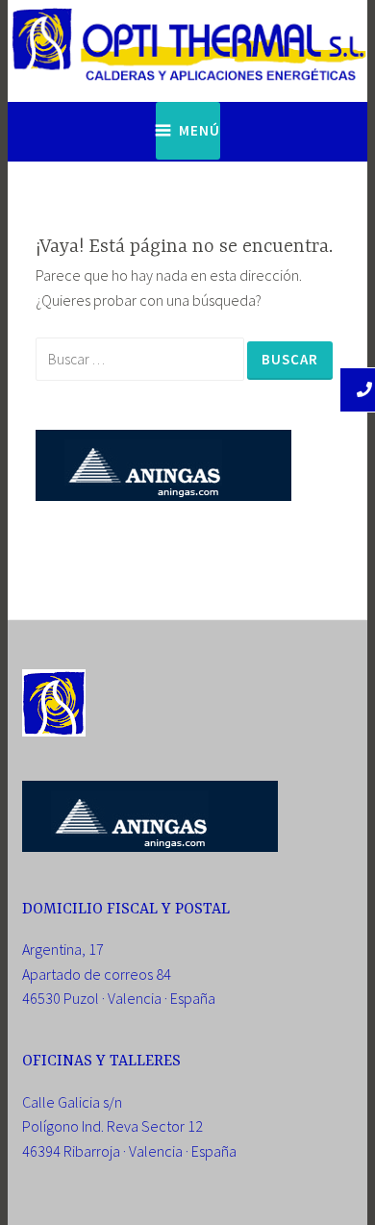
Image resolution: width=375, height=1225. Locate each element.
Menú (199, 130)
